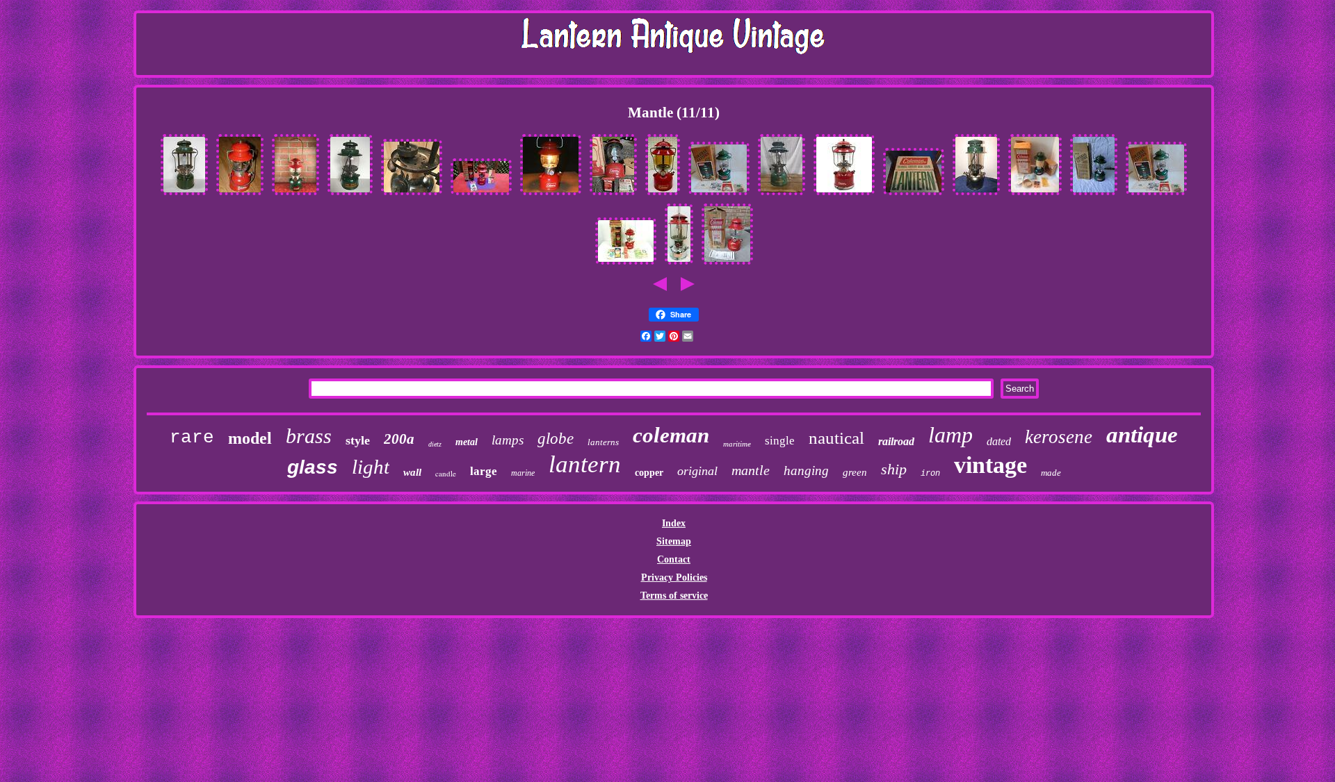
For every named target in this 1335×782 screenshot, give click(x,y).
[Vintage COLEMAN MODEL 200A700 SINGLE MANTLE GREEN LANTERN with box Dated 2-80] (1093, 195)
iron (930, 474)
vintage (990, 465)
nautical (836, 438)
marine (523, 473)
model (250, 438)
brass (309, 435)
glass (312, 467)
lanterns (603, 442)
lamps (508, 440)
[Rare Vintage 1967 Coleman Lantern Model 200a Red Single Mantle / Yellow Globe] (662, 195)
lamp (950, 434)
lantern (585, 464)
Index (674, 523)
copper (649, 472)
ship (894, 469)
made (1051, 472)
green (855, 472)
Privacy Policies (674, 577)
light (370, 467)
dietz (435, 444)
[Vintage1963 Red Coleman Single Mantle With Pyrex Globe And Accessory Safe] (844, 195)
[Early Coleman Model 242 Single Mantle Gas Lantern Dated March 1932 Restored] (976, 195)
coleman (671, 435)
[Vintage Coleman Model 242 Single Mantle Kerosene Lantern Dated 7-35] (411, 195)
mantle (750, 470)
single (780, 440)
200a (399, 439)
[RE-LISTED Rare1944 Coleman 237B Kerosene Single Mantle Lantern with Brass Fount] (184, 195)
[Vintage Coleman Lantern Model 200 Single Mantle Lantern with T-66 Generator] (239, 195)
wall (412, 472)
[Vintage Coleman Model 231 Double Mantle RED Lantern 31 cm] (679, 264)
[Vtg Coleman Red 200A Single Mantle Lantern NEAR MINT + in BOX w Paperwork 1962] (481, 195)
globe (555, 438)
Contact (673, 559)
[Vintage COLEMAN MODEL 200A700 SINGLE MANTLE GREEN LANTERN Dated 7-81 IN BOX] (719, 195)
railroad (896, 441)
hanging (806, 470)
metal (466, 442)
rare (192, 437)
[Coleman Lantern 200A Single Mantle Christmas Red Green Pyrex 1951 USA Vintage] (295, 195)
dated (999, 441)
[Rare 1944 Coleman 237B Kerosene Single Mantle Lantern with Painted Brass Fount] (350, 195)
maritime (737, 444)
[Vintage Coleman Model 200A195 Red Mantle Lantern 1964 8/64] (625, 264)
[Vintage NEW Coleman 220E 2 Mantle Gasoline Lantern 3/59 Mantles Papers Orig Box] (1035, 195)
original (697, 471)
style (358, 440)
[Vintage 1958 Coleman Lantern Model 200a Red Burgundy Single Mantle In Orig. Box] (727, 264)
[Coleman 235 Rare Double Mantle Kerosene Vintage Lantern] (781, 195)
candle (445, 473)
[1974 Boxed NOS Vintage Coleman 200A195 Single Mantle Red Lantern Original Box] (613, 195)
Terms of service (674, 595)
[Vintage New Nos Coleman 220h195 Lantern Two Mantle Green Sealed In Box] (913, 195)
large (483, 471)
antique (1142, 434)
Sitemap (673, 541)
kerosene (1058, 436)
